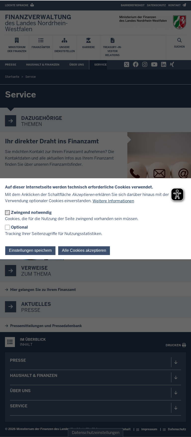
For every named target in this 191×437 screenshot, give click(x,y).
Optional (19, 227)
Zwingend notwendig (31, 212)
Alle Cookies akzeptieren (84, 250)
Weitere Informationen (113, 201)
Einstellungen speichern (30, 250)
